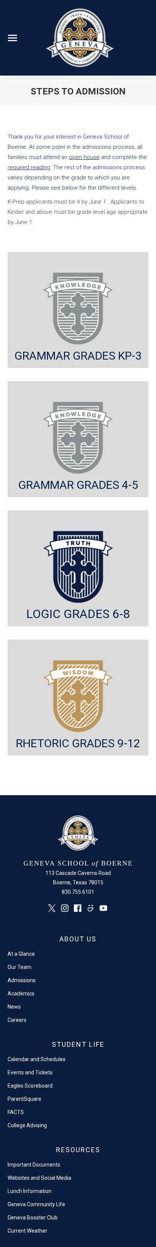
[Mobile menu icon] (12, 38)
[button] (78, 310)
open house (84, 157)
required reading (29, 167)
